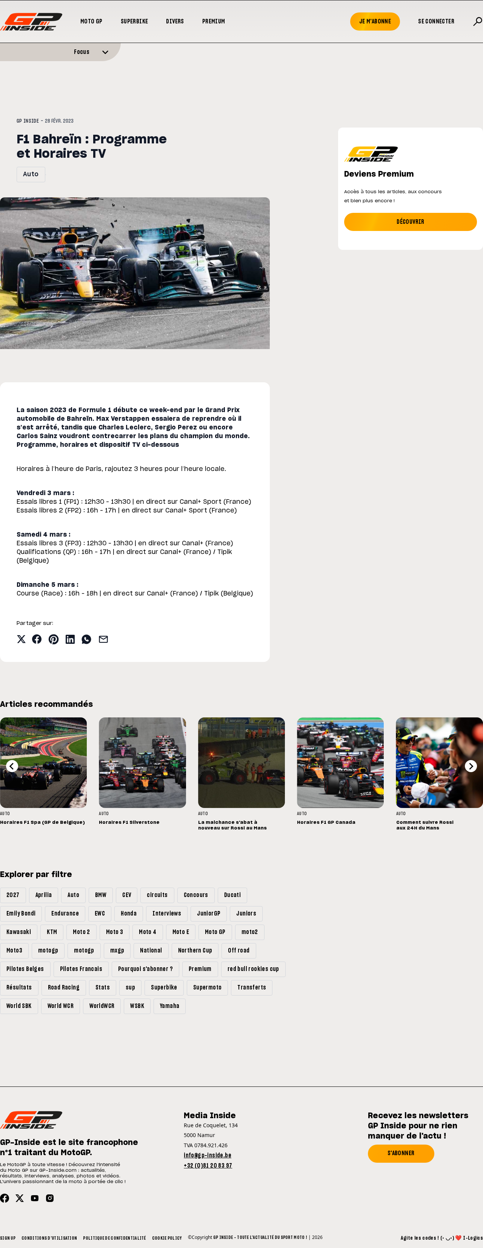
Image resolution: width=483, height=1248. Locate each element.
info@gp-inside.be (207, 1156)
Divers (175, 21)
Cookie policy (167, 1238)
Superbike (134, 21)
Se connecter (436, 21)
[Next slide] (471, 766)
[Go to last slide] (12, 766)
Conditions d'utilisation (49, 1238)
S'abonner (401, 1153)
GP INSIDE (28, 121)
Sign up (7, 1238)
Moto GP (91, 21)
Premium (213, 21)
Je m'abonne (375, 21)
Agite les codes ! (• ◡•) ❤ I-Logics (442, 1238)
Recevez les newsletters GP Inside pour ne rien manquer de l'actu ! (418, 1126)
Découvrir (411, 222)
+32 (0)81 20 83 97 (208, 1166)
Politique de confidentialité (114, 1238)
